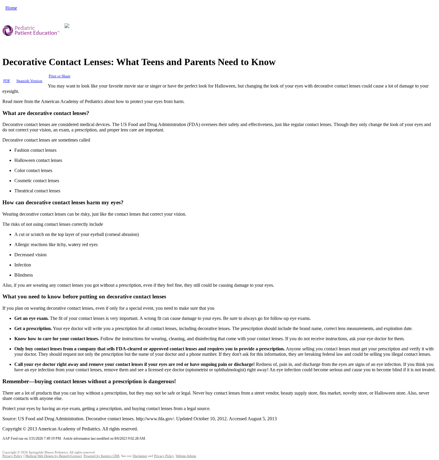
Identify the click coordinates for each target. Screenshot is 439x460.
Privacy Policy (12, 456)
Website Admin (186, 456)
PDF (6, 81)
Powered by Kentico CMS (101, 456)
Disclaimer (140, 456)
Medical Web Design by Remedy (53, 456)
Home (11, 7)
